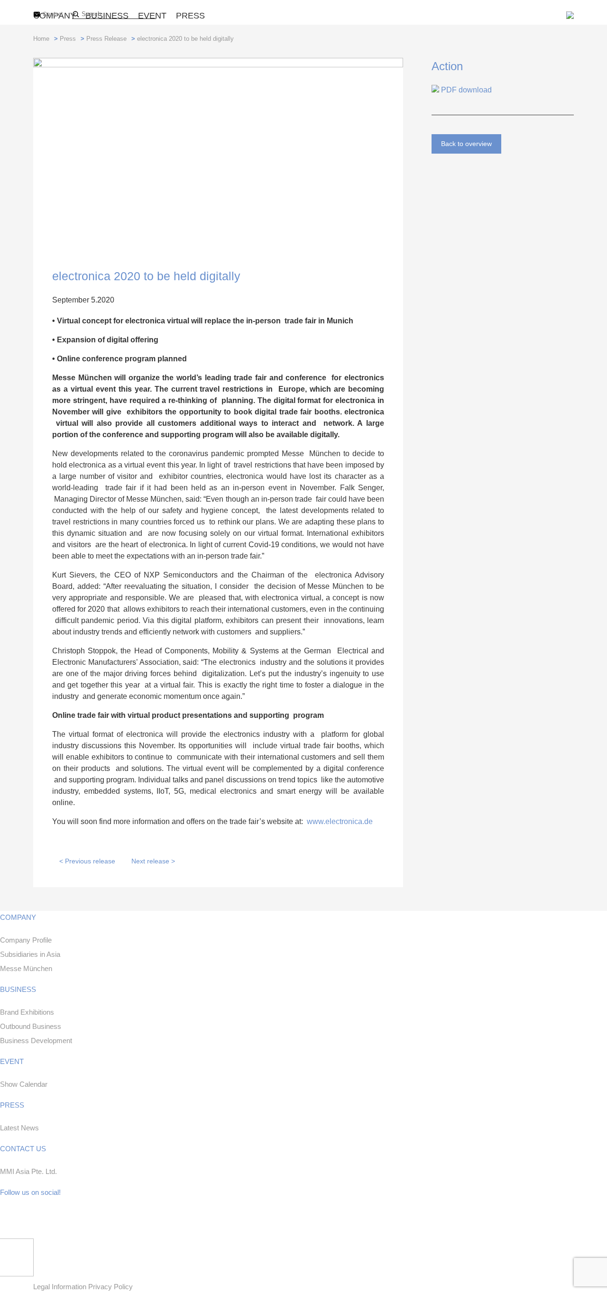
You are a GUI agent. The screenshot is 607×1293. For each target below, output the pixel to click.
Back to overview (466, 143)
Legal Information (60, 1287)
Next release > (153, 861)
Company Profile (26, 940)
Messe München (26, 968)
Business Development (36, 1040)
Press (190, 15)
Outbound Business (30, 1026)
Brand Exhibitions (27, 1012)
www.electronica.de (340, 821)
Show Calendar (23, 1084)
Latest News (19, 1128)
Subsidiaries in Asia (30, 954)
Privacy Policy (110, 1287)
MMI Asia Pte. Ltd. (28, 1171)
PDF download (465, 90)
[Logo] (570, 16)
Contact (53, 14)
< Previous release (87, 861)
